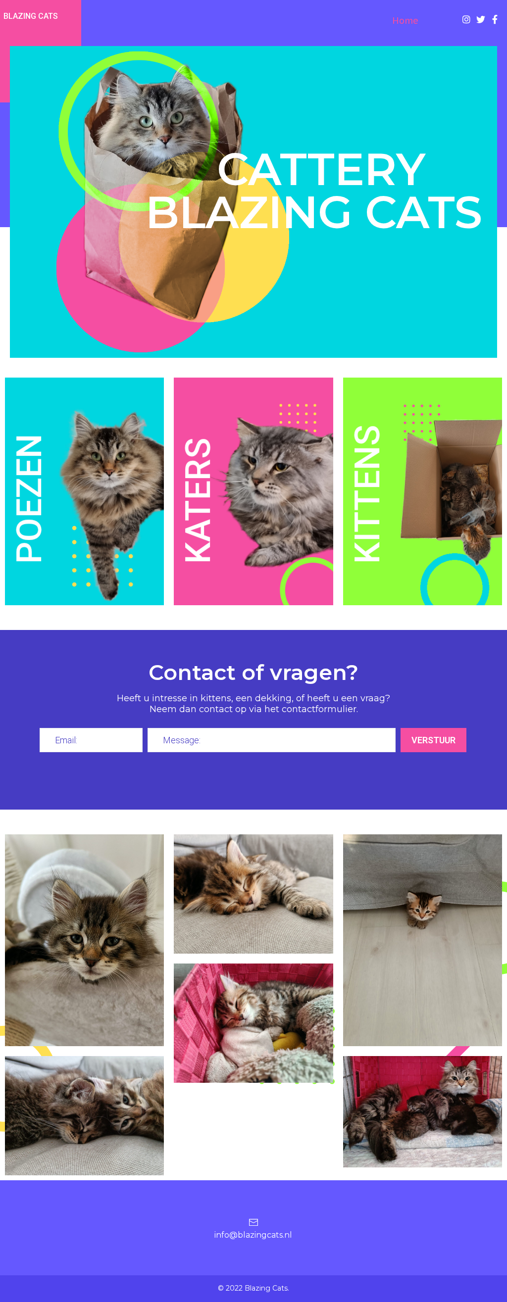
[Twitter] (480, 19)
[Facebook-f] (495, 19)
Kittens (367, 494)
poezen (29, 499)
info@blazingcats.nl (253, 1235)
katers (198, 500)
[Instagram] (466, 19)
